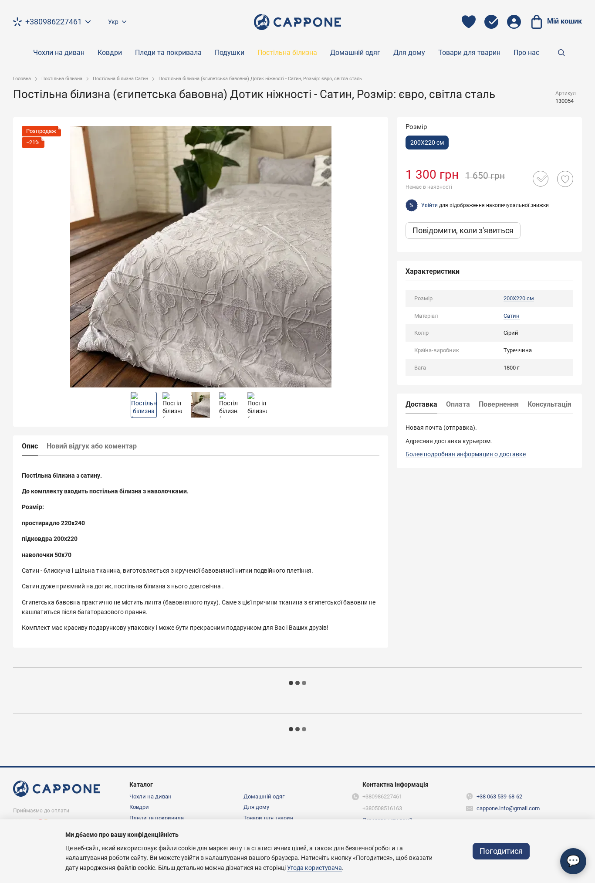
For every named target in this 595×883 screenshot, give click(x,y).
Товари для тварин (469, 52)
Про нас (526, 52)
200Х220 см (519, 298)
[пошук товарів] (561, 53)
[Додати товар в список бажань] (565, 179)
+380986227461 (53, 22)
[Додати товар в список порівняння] (540, 179)
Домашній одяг (355, 52)
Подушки (229, 52)
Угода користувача (314, 867)
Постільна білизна (287, 52)
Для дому (409, 52)
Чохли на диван (59, 52)
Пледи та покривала (168, 52)
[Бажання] (469, 22)
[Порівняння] (491, 22)
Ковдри (110, 52)
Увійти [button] (429, 205)
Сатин (512, 315)
